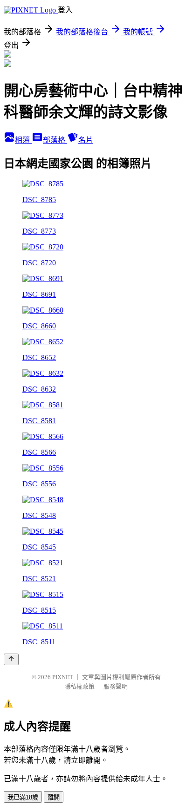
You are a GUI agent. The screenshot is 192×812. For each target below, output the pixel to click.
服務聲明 (115, 686)
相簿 (23, 140)
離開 (54, 797)
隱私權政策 (79, 686)
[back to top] (11, 659)
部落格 (55, 140)
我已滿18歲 (22, 797)
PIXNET (62, 677)
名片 (85, 140)
